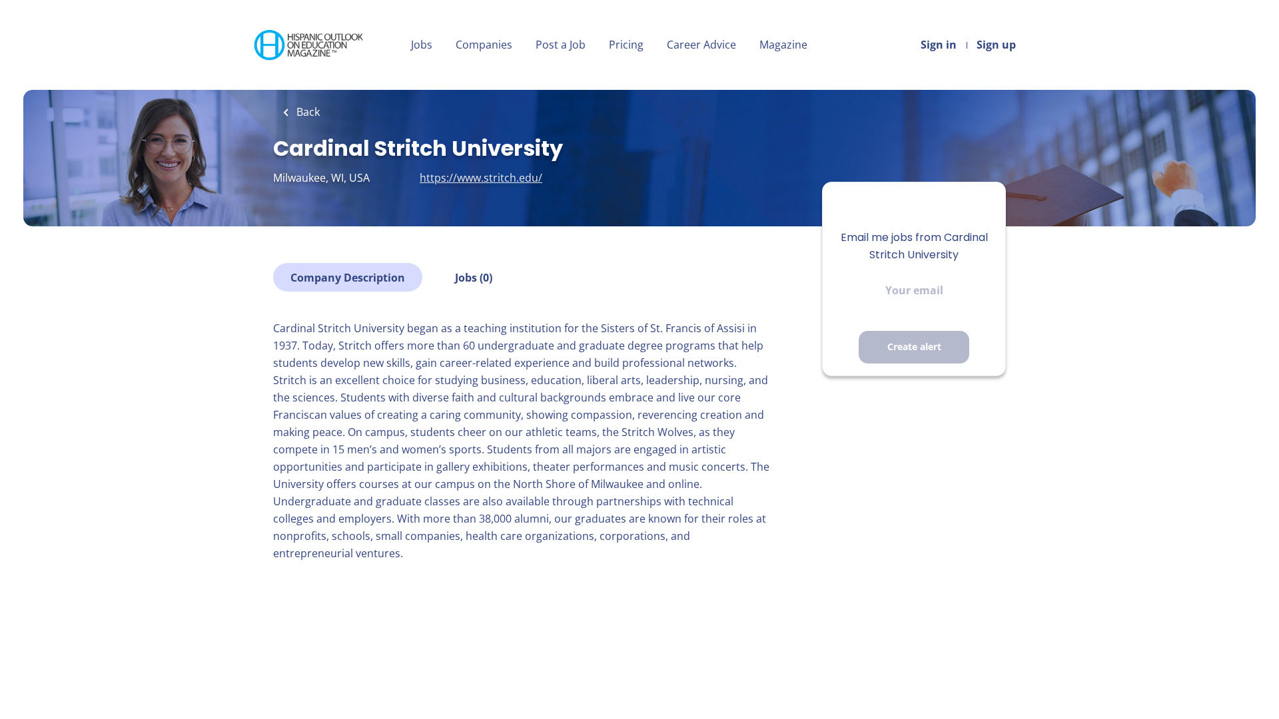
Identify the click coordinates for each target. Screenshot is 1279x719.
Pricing (626, 44)
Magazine (783, 44)
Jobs (421, 44)
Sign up (996, 44)
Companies (484, 44)
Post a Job (561, 44)
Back (307, 112)
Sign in (939, 44)
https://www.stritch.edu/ (481, 177)
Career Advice (701, 44)
